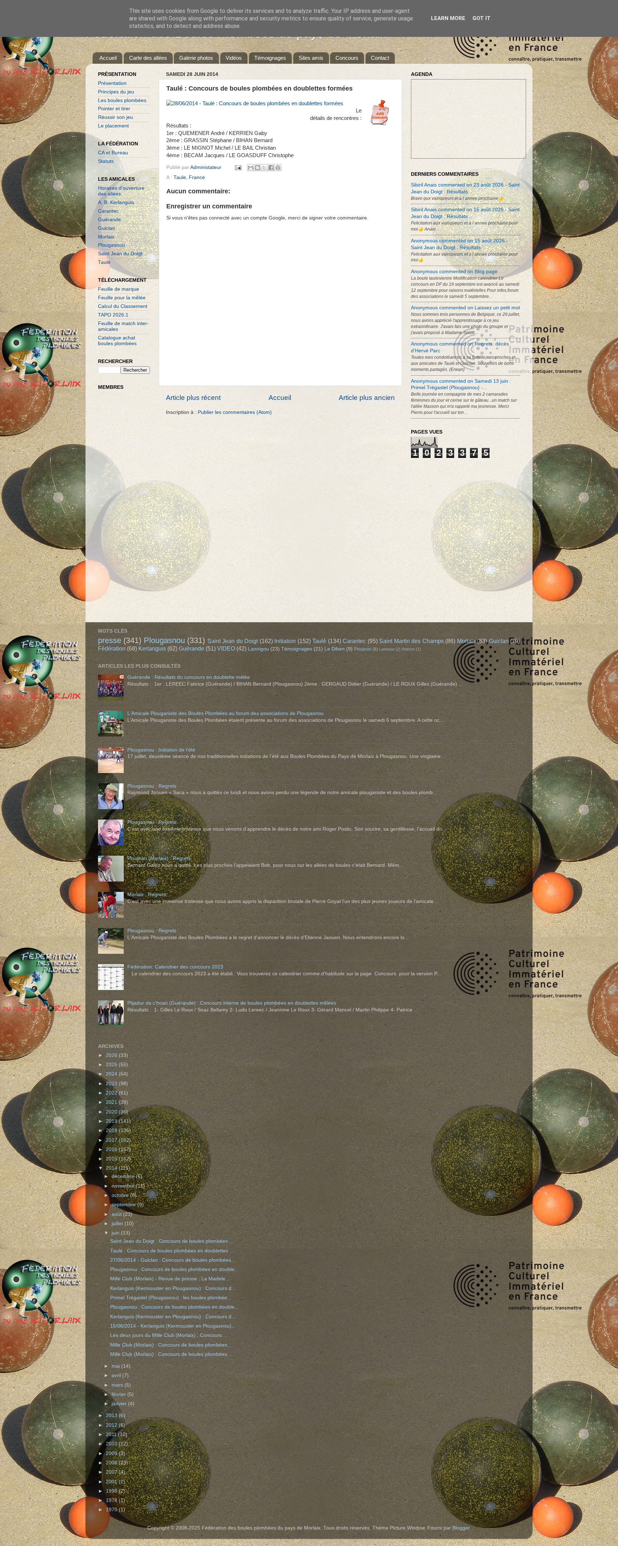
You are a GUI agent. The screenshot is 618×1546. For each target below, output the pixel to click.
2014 (112, 1168)
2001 (112, 1481)
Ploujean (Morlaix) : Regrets (159, 858)
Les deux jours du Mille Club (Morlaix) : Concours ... (168, 1335)
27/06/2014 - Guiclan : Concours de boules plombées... (172, 1260)
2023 (112, 1083)
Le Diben (334, 649)
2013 (112, 1415)
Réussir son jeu (115, 117)
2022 (112, 1093)
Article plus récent (193, 397)
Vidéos (234, 58)
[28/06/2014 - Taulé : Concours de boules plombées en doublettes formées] (254, 103)
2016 (112, 1149)
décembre (124, 1176)
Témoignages (270, 58)
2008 (112, 1462)
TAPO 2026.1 (113, 315)
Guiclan (106, 228)
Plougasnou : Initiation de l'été (161, 750)
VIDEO (226, 648)
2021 (112, 1102)
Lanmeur (386, 649)
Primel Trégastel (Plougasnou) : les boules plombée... (170, 1297)
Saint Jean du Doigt (120, 253)
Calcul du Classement (122, 306)
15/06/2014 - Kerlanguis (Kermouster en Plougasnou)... (173, 1326)
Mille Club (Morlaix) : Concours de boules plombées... (170, 1345)
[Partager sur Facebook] (271, 167)
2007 (112, 1472)
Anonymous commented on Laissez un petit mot (465, 307)
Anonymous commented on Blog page (454, 271)
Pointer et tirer (114, 108)
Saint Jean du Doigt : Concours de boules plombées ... (172, 1241)
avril (117, 1375)
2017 (112, 1140)
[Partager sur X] (264, 167)
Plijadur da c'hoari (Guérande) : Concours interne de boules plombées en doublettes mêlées (231, 1003)
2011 (112, 1434)
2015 (112, 1158)
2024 (112, 1074)
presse (109, 640)
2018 (112, 1130)
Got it (481, 18)
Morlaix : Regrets (146, 894)
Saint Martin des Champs (411, 641)
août (117, 1214)
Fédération (112, 648)
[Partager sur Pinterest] (277, 167)
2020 (112, 1112)
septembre (124, 1204)
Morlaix (106, 237)
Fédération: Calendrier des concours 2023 (175, 967)
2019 (112, 1121)
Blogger (461, 1528)
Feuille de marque (118, 289)
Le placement (113, 126)
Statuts (106, 161)
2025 (112, 1064)
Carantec (108, 211)
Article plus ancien (367, 397)
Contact (380, 58)
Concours (346, 58)
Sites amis (311, 58)
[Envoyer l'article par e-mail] (237, 167)
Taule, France (189, 177)
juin (116, 1233)
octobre (121, 1195)
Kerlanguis (152, 648)
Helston (408, 649)
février (119, 1394)
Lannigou (258, 649)
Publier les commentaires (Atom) (235, 412)
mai (116, 1366)
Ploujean (363, 649)
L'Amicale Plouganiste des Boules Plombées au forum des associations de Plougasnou (225, 713)
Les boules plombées (122, 100)
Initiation (285, 641)
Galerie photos (196, 58)
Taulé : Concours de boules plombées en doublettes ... (172, 1250)
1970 (112, 1509)
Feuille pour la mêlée (122, 297)
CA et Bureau (113, 152)
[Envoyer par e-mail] (250, 167)
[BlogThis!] (257, 167)
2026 (112, 1055)
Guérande (109, 219)
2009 (112, 1453)
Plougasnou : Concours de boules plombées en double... (174, 1269)
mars (118, 1385)
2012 (112, 1425)
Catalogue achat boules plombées (117, 340)
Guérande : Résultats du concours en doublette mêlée (188, 677)
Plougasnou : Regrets (151, 786)
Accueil (108, 58)
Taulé (104, 262)
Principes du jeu (116, 92)
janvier (120, 1403)
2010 (112, 1443)
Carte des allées (148, 58)
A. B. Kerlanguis (116, 202)
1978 (112, 1500)
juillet (118, 1223)
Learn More (448, 18)
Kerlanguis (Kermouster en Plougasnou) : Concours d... (173, 1288)
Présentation (112, 83)
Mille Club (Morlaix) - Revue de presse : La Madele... (170, 1278)
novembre (124, 1186)
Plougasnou (111, 245)
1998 (112, 1491)
